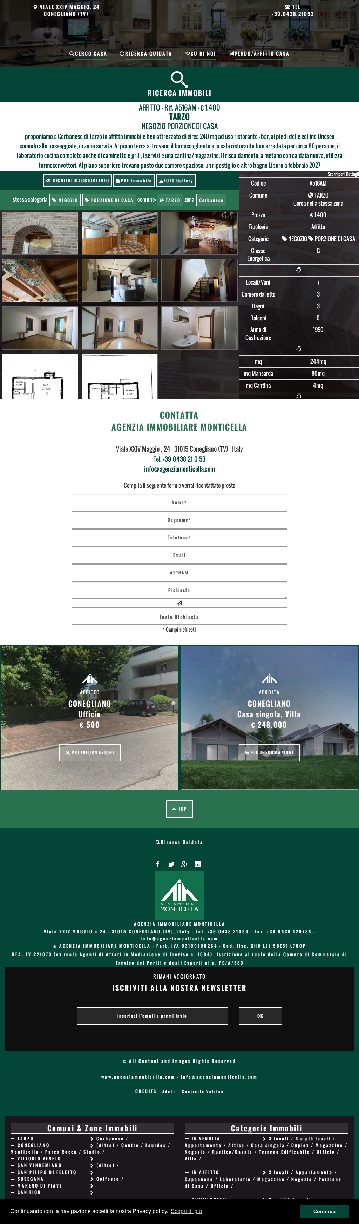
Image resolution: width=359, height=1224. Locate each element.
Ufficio (326, 1152)
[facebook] (158, 864)
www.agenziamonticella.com (138, 1077)
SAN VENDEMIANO (40, 1165)
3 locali (279, 1139)
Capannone (199, 1179)
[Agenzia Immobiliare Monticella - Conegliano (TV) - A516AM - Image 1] (40, 233)
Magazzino (329, 1145)
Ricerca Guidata (182, 842)
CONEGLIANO (34, 1145)
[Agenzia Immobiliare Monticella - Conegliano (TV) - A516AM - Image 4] (40, 281)
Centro (130, 1145)
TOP (182, 809)
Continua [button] (324, 1211)
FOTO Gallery (178, 181)
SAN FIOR (29, 1192)
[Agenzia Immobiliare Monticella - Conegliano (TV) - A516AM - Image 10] (40, 375)
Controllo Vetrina (203, 1091)
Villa (191, 1159)
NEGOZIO (67, 200)
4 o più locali (313, 1139)
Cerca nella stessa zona (318, 203)
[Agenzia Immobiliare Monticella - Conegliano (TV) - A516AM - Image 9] (199, 328)
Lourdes (155, 1145)
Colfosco (108, 1179)
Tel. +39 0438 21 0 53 (179, 459)
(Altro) (105, 1145)
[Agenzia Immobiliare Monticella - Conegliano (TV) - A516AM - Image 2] (120, 233)
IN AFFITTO (205, 1172)
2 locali (279, 1172)
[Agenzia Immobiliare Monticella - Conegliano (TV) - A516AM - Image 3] (199, 233)
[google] (184, 864)
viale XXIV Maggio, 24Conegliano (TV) (69, 10)
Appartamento (203, 1145)
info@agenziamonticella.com (179, 468)
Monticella (25, 1152)
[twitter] (171, 864)
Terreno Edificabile (284, 1152)
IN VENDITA (206, 1139)
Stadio (92, 1152)
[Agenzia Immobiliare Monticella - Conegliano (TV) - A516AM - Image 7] (40, 328)
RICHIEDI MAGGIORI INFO (80, 181)
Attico (236, 1145)
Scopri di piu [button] (186, 1211)
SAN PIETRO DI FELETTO (47, 1172)
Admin (169, 1091)
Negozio (195, 1152)
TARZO (172, 200)
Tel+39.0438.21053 (293, 10)
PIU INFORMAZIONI (92, 753)
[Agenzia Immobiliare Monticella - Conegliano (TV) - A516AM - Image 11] (120, 375)
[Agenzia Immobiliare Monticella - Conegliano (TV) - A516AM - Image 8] (120, 328)
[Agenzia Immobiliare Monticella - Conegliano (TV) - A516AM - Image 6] (199, 281)
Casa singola (268, 1145)
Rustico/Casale (232, 1152)
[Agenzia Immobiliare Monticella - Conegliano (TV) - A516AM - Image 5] (120, 281)
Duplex (300, 1145)
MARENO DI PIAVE (40, 1186)
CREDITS (146, 1091)
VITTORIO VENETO (39, 1159)
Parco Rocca (61, 1152)
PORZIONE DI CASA (112, 200)
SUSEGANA (31, 1179)
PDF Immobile (136, 181)
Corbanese (211, 200)
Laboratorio (235, 1179)
